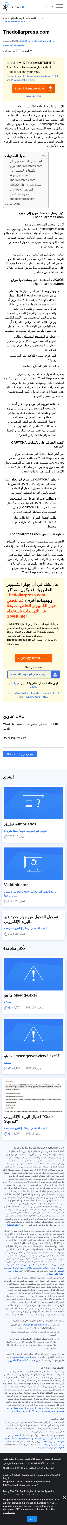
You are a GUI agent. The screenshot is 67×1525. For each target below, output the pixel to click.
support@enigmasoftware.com (26, 1357)
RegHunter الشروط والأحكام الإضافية (35, 1468)
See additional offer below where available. (29, 76)
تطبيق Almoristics (20, 824)
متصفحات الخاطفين (14, 44)
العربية (53, 6)
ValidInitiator (16, 885)
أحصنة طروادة (12, 831)
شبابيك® (15, 683)
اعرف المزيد (9, 1512)
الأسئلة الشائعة (13, 1225)
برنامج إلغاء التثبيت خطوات (29, 1459)
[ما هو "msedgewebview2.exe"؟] (33, 1035)
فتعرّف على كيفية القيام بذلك (51, 1447)
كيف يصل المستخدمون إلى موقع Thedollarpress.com (25, 164)
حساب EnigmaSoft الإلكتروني (21, 1360)
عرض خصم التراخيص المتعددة (29, 674)
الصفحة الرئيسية (52, 1459)
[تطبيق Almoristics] (33, 803)
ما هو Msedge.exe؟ (21, 995)
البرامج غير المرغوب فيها (34, 831)
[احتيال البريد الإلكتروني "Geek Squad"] (33, 1095)
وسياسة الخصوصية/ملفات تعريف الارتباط (31, 1268)
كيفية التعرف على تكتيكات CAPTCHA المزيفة (25, 187)
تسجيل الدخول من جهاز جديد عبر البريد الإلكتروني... (31, 919)
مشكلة (8, 1002)
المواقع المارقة (10, 18)
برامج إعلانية (26, 41)
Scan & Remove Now (29, 88)
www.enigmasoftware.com (35, 1325)
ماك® (33, 687)
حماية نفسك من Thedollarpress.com (22, 196)
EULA (55, 76)
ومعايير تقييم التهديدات (53, 1445)
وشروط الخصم (18, 1411)
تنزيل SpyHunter (29, 658)
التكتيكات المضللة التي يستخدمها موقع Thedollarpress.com (22, 175)
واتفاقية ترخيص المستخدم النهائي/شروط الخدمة (28, 1408)
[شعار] (13, 6)
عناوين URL (12, 203)
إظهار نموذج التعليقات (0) (20, 754)
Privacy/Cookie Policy (22, 80)
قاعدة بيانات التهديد (27, 18)
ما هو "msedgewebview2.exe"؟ (32, 1056)
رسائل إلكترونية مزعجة (16, 928)
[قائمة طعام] (60, 6)
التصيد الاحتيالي (39, 928)
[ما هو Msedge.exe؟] (33, 974)
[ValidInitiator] (33, 863)
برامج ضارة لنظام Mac (16, 891)
